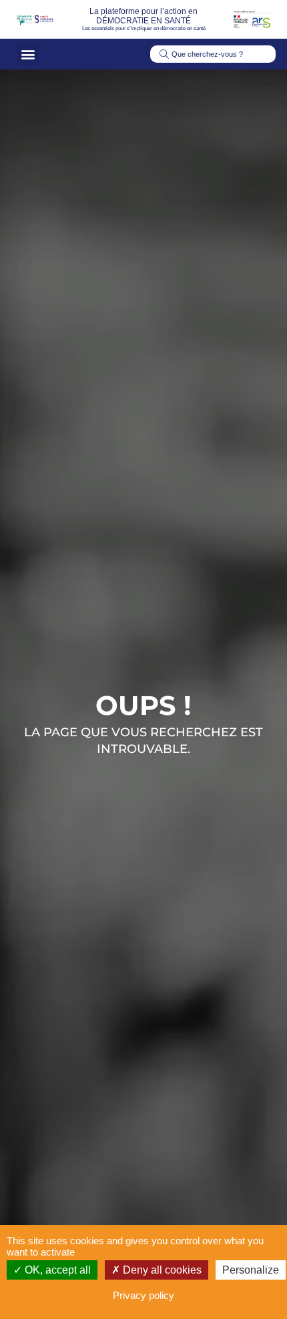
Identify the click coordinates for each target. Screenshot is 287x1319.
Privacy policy (143, 1295)
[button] (28, 54)
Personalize (250, 1270)
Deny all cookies (161, 1270)
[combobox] (213, 54)
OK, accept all (56, 1270)
